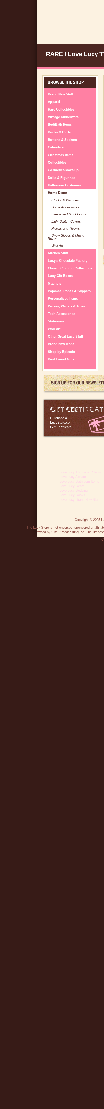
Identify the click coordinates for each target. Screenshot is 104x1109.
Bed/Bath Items (60, 124)
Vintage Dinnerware (63, 117)
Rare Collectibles (61, 109)
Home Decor (57, 193)
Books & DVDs (59, 132)
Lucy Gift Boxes (60, 276)
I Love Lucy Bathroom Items (78, 481)
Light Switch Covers (66, 221)
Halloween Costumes (64, 185)
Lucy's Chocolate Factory (67, 261)
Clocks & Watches (65, 200)
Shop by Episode (61, 352)
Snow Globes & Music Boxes (66, 237)
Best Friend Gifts (61, 359)
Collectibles (57, 162)
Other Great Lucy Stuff (65, 336)
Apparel (54, 102)
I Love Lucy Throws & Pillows (79, 472)
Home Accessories (65, 207)
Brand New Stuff (60, 94)
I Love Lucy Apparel (72, 477)
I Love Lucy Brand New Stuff (79, 500)
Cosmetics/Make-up (63, 170)
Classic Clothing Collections (70, 268)
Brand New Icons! (61, 344)
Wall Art (57, 246)
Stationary (56, 321)
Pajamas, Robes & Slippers (69, 291)
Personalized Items (63, 298)
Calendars (56, 147)
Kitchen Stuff (58, 253)
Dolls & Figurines (61, 178)
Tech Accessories (61, 314)
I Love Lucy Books (71, 495)
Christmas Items (60, 155)
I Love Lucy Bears (71, 486)
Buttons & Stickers (62, 140)
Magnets (54, 283)
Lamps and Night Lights (68, 214)
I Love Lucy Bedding (73, 490)
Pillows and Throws (65, 228)
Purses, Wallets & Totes (66, 306)
